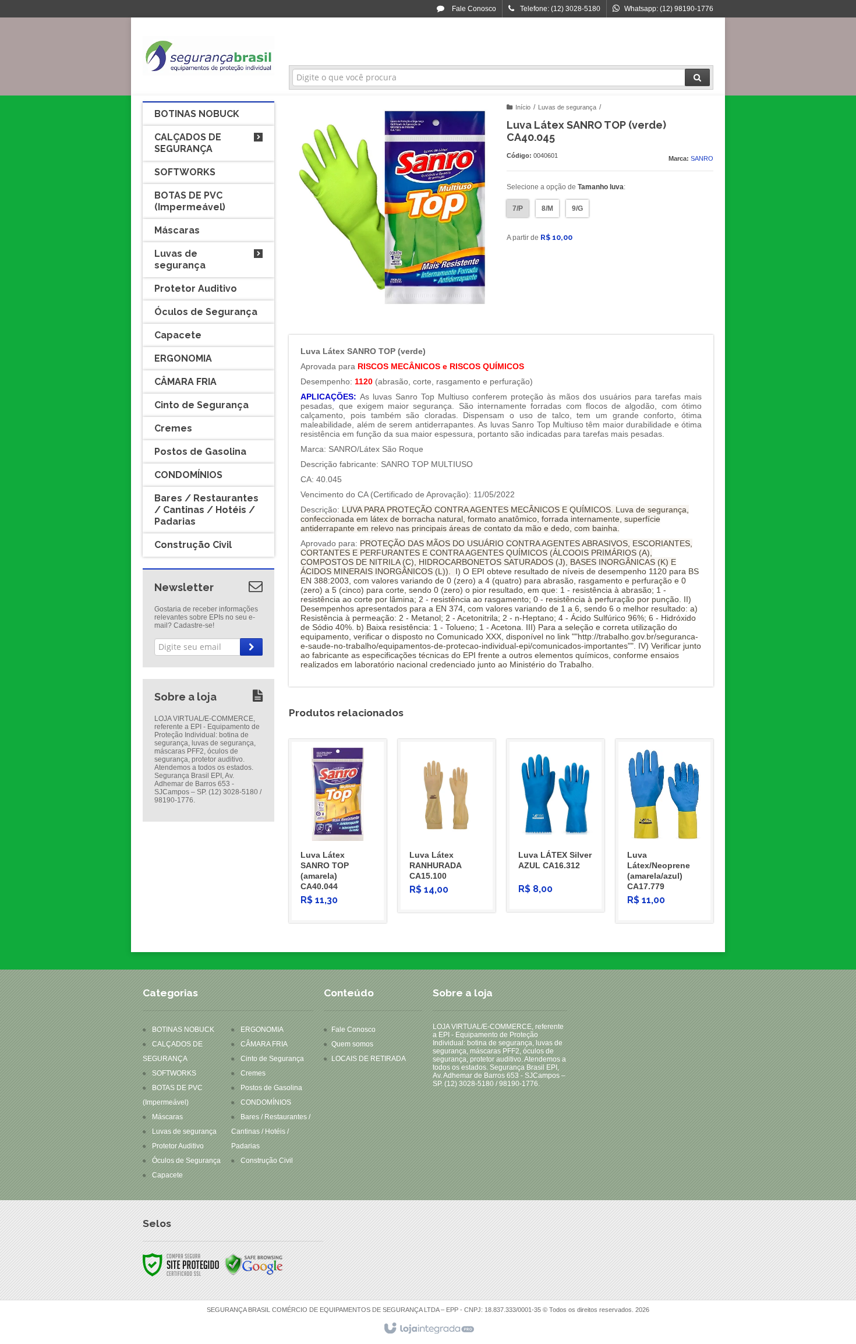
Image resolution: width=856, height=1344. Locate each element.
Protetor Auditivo (178, 1146)
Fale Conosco (473, 9)
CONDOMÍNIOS (265, 1102)
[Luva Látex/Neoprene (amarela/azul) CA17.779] (664, 831)
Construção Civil (266, 1160)
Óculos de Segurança (186, 1160)
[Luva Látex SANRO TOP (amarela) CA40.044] (338, 831)
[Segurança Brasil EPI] (208, 56)
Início (522, 107)
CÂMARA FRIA (264, 1044)
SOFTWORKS (174, 1073)
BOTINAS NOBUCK (183, 1029)
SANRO (702, 158)
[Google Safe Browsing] (254, 1264)
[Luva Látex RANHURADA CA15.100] (447, 826)
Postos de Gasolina (271, 1088)
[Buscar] (697, 77)
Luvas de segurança (567, 107)
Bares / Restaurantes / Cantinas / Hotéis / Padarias (270, 1131)
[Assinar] (251, 647)
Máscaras (167, 1117)
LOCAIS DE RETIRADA (368, 1059)
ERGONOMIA (262, 1029)
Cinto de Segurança (272, 1059)
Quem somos (352, 1044)
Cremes (253, 1073)
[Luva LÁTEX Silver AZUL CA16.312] (556, 825)
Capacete (167, 1175)
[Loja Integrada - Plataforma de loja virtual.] (428, 1329)
